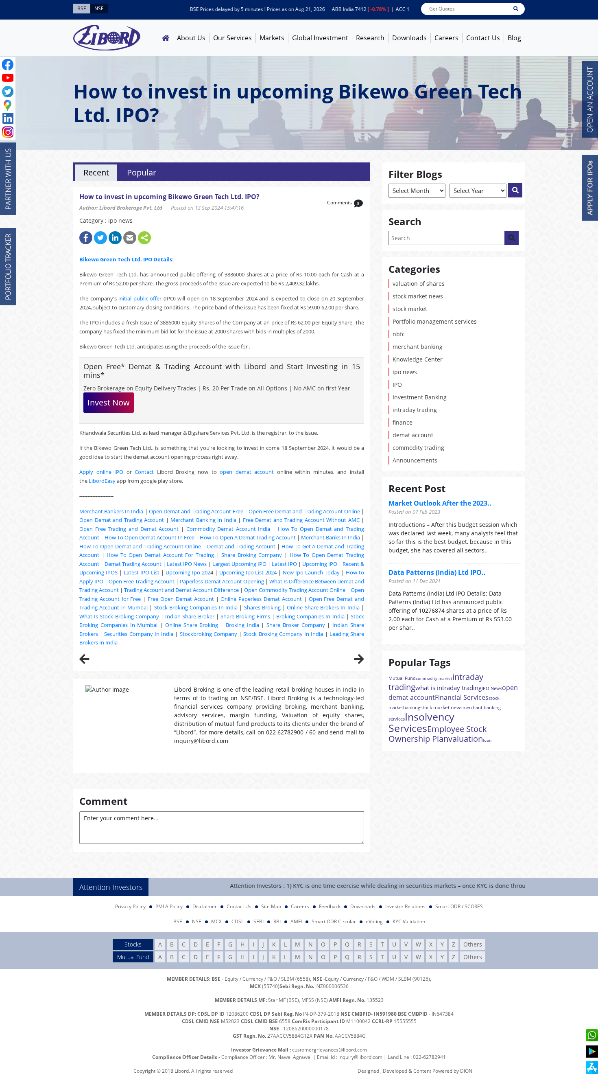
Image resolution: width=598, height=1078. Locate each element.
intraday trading (415, 410)
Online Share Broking (191, 625)
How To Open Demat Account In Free (149, 537)
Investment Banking (420, 397)
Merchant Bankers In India (111, 511)
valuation (465, 738)
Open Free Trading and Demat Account (129, 528)
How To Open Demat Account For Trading (160, 555)
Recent (96, 172)
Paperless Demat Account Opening (222, 581)
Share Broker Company (295, 625)
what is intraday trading (448, 688)
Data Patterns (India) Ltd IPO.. (437, 572)
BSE (177, 921)
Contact (144, 471)
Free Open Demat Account (181, 599)
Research (370, 37)
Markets (272, 37)
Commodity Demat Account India (228, 528)
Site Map (271, 906)
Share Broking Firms (245, 616)
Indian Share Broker (189, 616)
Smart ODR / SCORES (459, 906)
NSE (196, 921)
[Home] (165, 38)
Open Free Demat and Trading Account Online (304, 511)
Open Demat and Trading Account (121, 520)
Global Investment (320, 37)
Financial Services (462, 697)
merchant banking (418, 347)
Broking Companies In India (310, 616)
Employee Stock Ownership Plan (437, 733)
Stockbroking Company (208, 634)
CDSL (237, 921)
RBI (277, 921)
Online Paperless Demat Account (261, 599)
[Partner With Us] (8, 178)
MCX (216, 921)
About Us (191, 37)
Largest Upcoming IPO (239, 563)
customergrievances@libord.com (329, 1049)
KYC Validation (409, 921)
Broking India (242, 625)
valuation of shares (419, 283)
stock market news (418, 296)
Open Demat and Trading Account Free (196, 511)
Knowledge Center (418, 359)
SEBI (258, 921)
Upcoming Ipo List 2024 (248, 572)
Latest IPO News (187, 563)
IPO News (492, 688)
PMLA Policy (169, 906)
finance (402, 422)
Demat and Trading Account (241, 546)
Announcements (415, 460)
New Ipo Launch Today (311, 572)
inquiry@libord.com (360, 1057)
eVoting (374, 921)
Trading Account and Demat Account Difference (181, 590)
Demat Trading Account (133, 563)
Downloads (409, 37)
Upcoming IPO (319, 563)
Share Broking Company (251, 555)
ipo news (405, 372)
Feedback (329, 906)
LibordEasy (102, 480)
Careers (446, 37)
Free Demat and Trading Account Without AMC (301, 520)
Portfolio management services (435, 321)
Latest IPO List (141, 572)
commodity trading (418, 447)
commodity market (434, 678)
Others (472, 944)
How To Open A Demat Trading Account (248, 537)
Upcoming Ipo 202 (188, 572)
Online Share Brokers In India (323, 607)
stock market (410, 309)
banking (411, 707)
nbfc (399, 334)
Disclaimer (204, 906)
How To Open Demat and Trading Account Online (140, 546)
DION (466, 1070)
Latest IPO (284, 563)
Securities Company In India (138, 634)
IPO (397, 384)
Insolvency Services (421, 722)
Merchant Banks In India (330, 537)
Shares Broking (262, 607)
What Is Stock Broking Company (119, 616)
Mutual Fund (402, 678)
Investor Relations (405, 906)
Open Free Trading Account (142, 581)
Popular (141, 172)
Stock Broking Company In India (283, 634)
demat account (413, 435)
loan (487, 740)
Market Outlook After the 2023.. (439, 503)
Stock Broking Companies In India (196, 607)
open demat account (247, 471)
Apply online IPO (101, 471)
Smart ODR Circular (334, 921)
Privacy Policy (130, 906)
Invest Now (108, 402)
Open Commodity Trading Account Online (294, 590)
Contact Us (483, 37)
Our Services (232, 37)
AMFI (296, 921)
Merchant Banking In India (203, 520)
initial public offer (140, 298)
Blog (514, 37)
